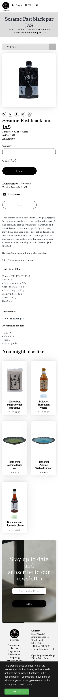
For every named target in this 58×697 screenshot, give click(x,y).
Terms (14, 648)
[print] (4, 194)
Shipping (14, 657)
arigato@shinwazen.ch (42, 649)
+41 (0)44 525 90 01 (40, 645)
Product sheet (14, 194)
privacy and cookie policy (18, 684)
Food (21, 29)
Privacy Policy (14, 660)
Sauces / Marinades (38, 29)
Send (29, 603)
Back (19, 204)
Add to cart (19, 170)
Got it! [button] (16, 691)
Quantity (7, 145)
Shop (11, 29)
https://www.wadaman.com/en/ (18, 260)
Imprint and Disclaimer (14, 653)
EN (29, 5)
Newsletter (14, 645)
